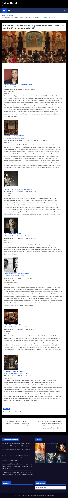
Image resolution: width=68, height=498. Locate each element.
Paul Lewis (7, 187)
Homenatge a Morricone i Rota (13, 371)
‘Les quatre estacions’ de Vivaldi (14, 136)
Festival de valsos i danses (12, 325)
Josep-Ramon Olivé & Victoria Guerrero (16, 273)
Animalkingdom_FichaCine (53, 444)
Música (4, 487)
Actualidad (7, 408)
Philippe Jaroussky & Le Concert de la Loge (18, 84)
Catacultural (9, 3)
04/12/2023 (8, 411)
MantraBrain (50, 495)
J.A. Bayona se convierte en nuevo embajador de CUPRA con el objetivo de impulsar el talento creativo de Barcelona (18, 423)
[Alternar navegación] (9, 10)
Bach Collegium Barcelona (12, 233)
